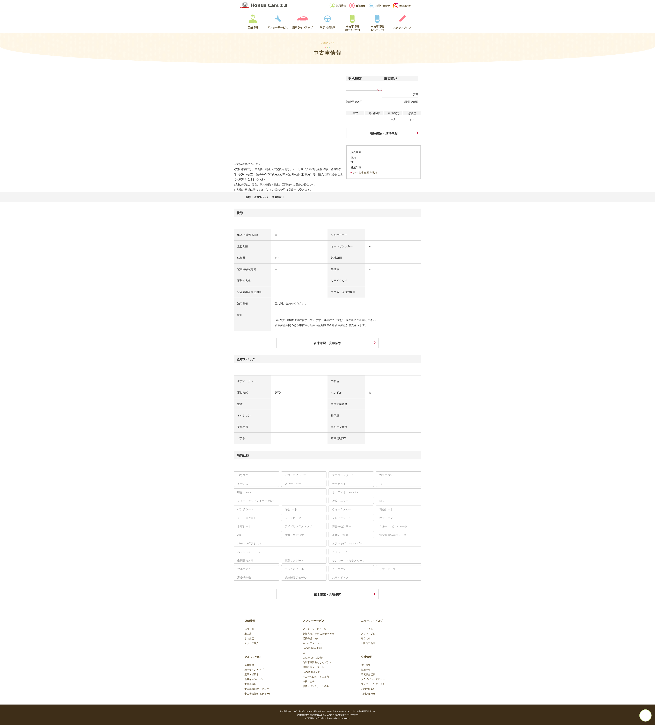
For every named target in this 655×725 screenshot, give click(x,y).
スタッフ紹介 (251, 643)
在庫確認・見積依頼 (384, 133)
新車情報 (249, 664)
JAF (304, 652)
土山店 (248, 633)
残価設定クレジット (313, 667)
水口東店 (249, 638)
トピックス (367, 628)
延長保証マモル (311, 638)
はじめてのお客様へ (313, 657)
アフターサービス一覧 (314, 628)
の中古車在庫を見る (365, 172)
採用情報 (365, 669)
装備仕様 (277, 197)
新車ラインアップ (254, 669)
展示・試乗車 (251, 674)
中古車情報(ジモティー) (257, 693)
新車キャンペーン (254, 679)
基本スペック (261, 197)
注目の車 (365, 638)
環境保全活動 (368, 674)
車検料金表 (309, 681)
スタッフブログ (369, 633)
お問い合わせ (368, 693)
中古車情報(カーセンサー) (258, 688)
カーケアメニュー (312, 643)
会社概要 (365, 664)
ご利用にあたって (370, 688)
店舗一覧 (249, 628)
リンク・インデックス (373, 684)
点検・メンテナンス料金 (316, 686)
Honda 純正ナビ (311, 671)
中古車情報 (250, 684)
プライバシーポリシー (373, 679)
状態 (248, 197)
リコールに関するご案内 (316, 676)
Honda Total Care (312, 648)
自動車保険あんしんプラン (317, 662)
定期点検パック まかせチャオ (318, 633)
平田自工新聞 (368, 643)
